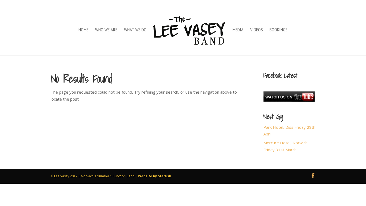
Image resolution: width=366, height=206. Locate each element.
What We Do (135, 30)
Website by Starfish (154, 176)
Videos (256, 30)
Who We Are (106, 30)
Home (83, 30)
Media (238, 30)
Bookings (278, 30)
